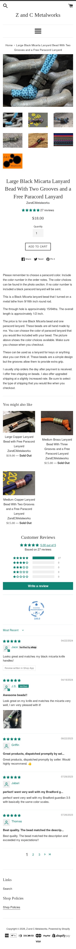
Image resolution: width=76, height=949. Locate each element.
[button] (31, 210)
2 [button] (33, 854)
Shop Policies (11, 907)
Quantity (38, 226)
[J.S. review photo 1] (12, 719)
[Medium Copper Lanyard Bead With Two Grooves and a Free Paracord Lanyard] (19, 483)
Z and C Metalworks (38, 15)
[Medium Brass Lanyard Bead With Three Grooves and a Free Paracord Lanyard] (57, 423)
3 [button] (39, 854)
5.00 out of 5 (48, 545)
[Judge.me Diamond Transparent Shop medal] (36, 609)
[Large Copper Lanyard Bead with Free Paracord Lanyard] (19, 421)
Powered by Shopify (59, 928)
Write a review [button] (38, 586)
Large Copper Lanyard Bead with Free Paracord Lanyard (19, 441)
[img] (12, 641)
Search (7, 888)
